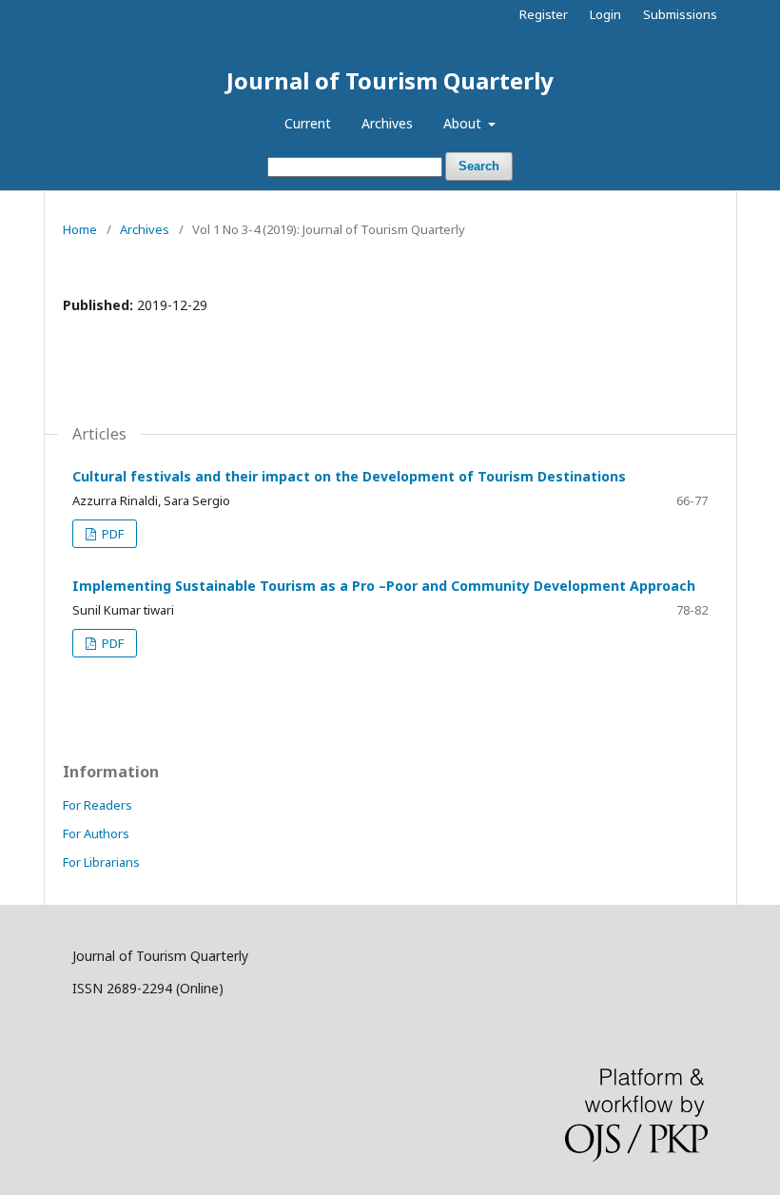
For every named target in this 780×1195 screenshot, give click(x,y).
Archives (387, 123)
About (464, 123)
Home (80, 229)
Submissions (680, 14)
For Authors (96, 833)
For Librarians (101, 862)
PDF (111, 533)
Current (307, 123)
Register (543, 14)
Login (605, 14)
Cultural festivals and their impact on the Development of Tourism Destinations (349, 476)
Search (478, 166)
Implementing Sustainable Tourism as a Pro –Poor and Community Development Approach (383, 586)
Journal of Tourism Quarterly (390, 80)
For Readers (97, 804)
